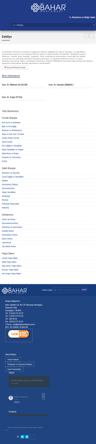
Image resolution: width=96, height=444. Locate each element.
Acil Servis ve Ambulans (11, 122)
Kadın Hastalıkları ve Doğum (13, 149)
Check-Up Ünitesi (8, 219)
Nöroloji (5, 200)
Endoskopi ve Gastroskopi (12, 227)
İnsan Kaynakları (14, 369)
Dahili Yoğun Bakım (9, 262)
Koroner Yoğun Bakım (10, 270)
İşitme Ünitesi (7, 239)
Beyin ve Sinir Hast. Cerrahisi (13, 134)
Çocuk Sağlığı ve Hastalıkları (13, 177)
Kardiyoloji (6, 196)
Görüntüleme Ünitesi (10, 235)
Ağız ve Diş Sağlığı (9, 126)
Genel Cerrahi (7, 142)
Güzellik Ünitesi (8, 231)
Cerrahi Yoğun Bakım (10, 258)
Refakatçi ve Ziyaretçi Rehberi (20, 364)
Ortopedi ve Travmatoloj (11, 157)
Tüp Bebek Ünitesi (9, 246)
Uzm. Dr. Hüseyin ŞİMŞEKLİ (61, 84)
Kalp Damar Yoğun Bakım (11, 266)
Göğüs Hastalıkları (9, 192)
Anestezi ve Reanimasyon (12, 130)
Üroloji (4, 161)
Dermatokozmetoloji (10, 223)
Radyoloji (5, 207)
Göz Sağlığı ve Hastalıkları (12, 146)
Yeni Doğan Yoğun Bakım (11, 273)
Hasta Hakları (13, 359)
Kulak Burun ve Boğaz (10, 153)
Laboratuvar (6, 242)
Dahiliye (5, 180)
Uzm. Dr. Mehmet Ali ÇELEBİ (14, 84)
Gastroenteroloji (8, 188)
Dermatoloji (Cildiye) (10, 184)
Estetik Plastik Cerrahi (10, 138)
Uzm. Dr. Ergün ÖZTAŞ (12, 97)
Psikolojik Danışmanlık (10, 204)
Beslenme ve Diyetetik (11, 173)
